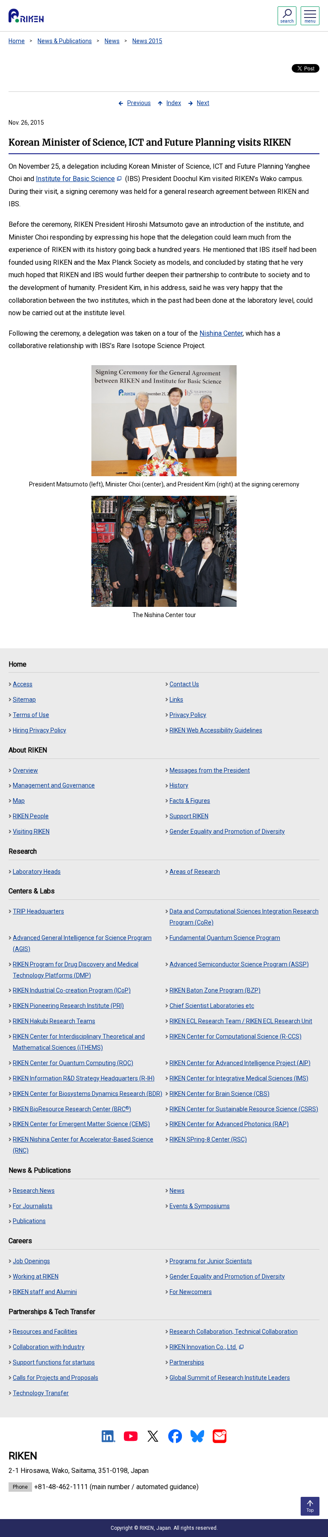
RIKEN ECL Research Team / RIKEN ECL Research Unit (241, 1021)
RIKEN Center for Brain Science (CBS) (219, 1093)
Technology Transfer (41, 1393)
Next (203, 103)
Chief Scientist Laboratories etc (212, 1005)
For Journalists (33, 1206)
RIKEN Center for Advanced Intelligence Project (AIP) (240, 1063)
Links (176, 699)
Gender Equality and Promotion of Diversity (227, 831)
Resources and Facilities (45, 1331)
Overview (25, 770)
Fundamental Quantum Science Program (225, 937)
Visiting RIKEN (31, 831)
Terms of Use (31, 714)
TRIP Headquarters (38, 911)
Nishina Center (221, 333)
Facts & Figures (190, 800)
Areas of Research (195, 871)
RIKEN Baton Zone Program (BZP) (215, 990)
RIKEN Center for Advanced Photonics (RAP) (229, 1124)
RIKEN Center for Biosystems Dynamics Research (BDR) (87, 1093)
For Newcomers (191, 1291)
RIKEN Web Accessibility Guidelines (216, 730)
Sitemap (24, 699)
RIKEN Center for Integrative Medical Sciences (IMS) (239, 1078)
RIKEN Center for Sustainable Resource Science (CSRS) (244, 1109)
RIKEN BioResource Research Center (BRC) (72, 1108)
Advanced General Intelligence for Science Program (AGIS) (82, 943)
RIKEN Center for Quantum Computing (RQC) (73, 1063)
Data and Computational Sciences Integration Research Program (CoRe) (244, 917)
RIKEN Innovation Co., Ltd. (203, 1347)
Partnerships (187, 1362)
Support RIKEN (189, 816)
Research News (34, 1190)
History (179, 785)
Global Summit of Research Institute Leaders (230, 1377)
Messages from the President (210, 770)
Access (22, 684)
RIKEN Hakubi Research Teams (54, 1021)
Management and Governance (54, 785)
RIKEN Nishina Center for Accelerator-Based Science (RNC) (83, 1145)
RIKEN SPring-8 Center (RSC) (208, 1139)
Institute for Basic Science (75, 179)
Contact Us (184, 684)
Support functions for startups (54, 1362)
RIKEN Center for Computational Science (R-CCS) (236, 1036)
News (112, 41)
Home (17, 41)
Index (174, 103)
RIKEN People (31, 816)
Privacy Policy (188, 714)
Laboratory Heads (37, 871)
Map (19, 800)
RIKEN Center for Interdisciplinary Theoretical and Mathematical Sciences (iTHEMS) (79, 1042)
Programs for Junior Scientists (211, 1261)
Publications (29, 1221)
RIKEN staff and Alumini (45, 1291)
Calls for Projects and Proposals (55, 1377)
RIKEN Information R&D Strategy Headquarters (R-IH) (84, 1078)
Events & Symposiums (200, 1206)
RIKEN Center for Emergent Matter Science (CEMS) (81, 1124)
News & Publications (65, 41)
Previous (139, 103)
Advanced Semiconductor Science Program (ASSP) (239, 964)
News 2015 (147, 41)
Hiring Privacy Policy (39, 730)
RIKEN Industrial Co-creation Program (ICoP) (72, 990)
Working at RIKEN (36, 1276)
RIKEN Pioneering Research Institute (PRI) (68, 1005)
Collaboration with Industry (49, 1347)
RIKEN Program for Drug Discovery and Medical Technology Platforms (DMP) (75, 970)
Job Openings (31, 1261)
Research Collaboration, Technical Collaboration (234, 1331)
